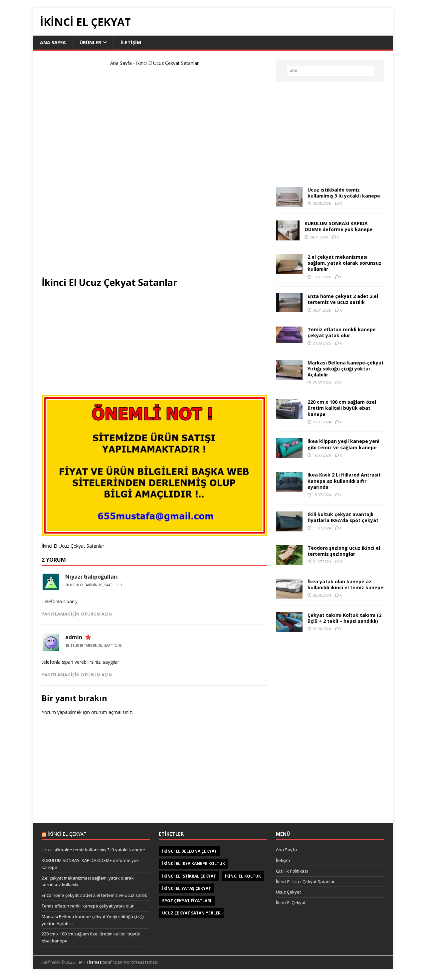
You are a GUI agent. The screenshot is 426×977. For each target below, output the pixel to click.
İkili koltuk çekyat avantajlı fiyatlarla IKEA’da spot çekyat (343, 517)
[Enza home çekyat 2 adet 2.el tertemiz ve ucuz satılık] (289, 308)
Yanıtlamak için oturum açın (77, 614)
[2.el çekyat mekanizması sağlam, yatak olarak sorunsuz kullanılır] (289, 270)
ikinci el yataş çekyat (186, 888)
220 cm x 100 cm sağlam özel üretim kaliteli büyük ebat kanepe (342, 408)
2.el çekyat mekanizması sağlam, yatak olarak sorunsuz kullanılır (344, 263)
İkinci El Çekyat (291, 903)
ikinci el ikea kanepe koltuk (193, 863)
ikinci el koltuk (243, 876)
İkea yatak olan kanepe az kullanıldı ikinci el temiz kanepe (345, 584)
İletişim (130, 42)
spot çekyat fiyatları (186, 901)
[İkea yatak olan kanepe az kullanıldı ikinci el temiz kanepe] (289, 594)
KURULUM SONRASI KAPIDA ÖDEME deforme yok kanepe (339, 226)
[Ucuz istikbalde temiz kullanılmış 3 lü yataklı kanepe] (289, 203)
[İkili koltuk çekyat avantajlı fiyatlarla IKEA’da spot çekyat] (289, 527)
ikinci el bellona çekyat (189, 851)
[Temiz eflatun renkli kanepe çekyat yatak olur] (289, 339)
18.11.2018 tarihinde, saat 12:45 (93, 645)
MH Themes (90, 962)
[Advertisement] (154, 174)
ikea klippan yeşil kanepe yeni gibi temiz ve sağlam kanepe (343, 444)
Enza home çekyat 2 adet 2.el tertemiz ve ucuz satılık (343, 299)
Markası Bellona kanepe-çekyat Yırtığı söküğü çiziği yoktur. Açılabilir (346, 368)
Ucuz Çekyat (288, 892)
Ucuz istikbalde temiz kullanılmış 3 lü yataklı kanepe (344, 193)
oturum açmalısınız (111, 712)
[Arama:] (330, 70)
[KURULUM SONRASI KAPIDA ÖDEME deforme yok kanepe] (288, 236)
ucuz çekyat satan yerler (191, 913)
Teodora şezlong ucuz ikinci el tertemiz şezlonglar (344, 551)
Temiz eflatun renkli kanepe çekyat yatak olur (342, 332)
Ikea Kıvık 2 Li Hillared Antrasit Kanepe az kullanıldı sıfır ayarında (344, 481)
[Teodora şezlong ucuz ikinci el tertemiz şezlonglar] (289, 561)
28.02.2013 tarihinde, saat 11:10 (93, 585)
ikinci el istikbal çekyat (189, 876)
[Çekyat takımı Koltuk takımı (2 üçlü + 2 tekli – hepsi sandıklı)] (289, 628)
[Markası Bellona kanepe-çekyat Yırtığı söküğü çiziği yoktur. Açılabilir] (289, 376)
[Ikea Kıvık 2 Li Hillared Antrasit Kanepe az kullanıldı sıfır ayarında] (289, 488)
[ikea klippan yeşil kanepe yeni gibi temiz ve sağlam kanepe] (289, 454)
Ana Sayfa (53, 42)
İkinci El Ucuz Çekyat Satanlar (305, 882)
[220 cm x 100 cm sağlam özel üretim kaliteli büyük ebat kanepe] (289, 415)
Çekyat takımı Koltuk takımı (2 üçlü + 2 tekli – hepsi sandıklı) (344, 618)
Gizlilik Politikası (292, 871)
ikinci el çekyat (67, 834)
